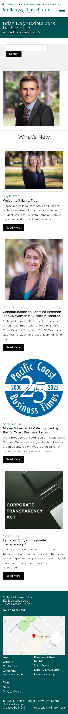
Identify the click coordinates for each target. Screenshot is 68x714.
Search (13, 54)
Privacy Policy (12, 691)
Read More (13, 227)
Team (6, 657)
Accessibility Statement (49, 707)
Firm (6, 682)
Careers (8, 662)
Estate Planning (44, 674)
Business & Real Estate (44, 659)
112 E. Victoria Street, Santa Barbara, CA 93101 (42, 4)
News (6, 687)
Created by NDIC (14, 707)
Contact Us (10, 666)
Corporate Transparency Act (14, 672)
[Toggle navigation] (62, 10)
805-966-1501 (10, 4)
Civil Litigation (43, 665)
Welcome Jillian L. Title (20, 200)
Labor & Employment (48, 669)
